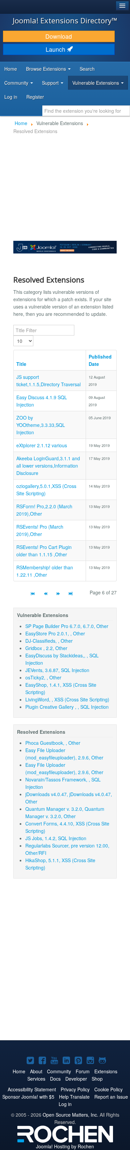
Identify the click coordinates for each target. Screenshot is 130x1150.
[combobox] (86, 110)
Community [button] (17, 82)
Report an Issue (111, 1096)
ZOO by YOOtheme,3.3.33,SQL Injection (40, 425)
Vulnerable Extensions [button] (96, 82)
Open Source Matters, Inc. (70, 1114)
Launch (56, 49)
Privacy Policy (75, 1089)
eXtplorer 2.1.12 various (41, 445)
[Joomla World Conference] (65, 246)
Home (10, 68)
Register (35, 96)
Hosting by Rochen (65, 1146)
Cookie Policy (108, 1089)
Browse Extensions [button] (46, 68)
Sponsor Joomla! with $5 (28, 1096)
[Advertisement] (65, 964)
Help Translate (74, 1096)
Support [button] (51, 82)
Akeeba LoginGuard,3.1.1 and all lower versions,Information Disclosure (48, 465)
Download (58, 36)
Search (87, 68)
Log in (10, 96)
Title (21, 364)
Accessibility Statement (32, 1089)
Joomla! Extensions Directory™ (65, 20)
